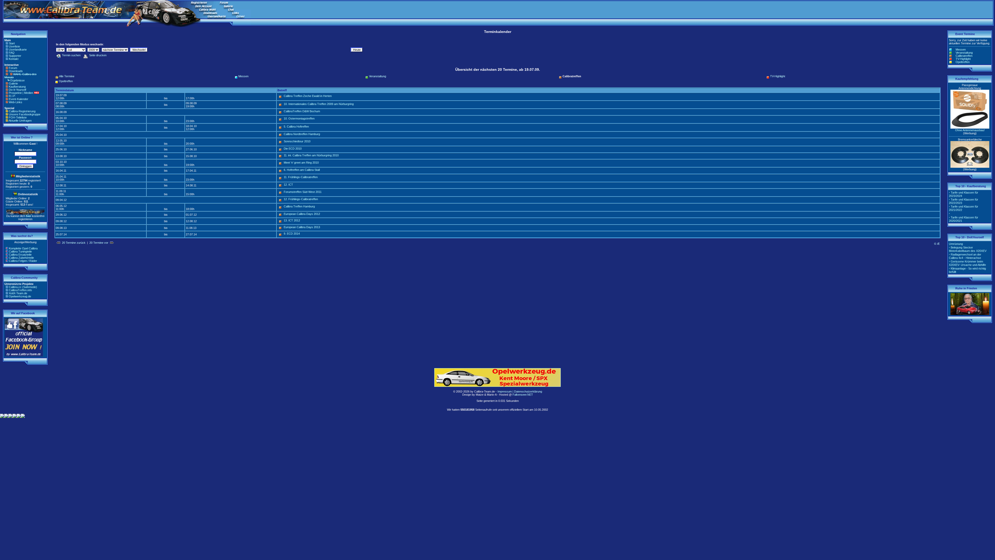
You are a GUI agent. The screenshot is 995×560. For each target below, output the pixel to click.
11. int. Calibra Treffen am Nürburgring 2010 (311, 155)
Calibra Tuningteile (20, 251)
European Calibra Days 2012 (302, 213)
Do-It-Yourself (17, 89)
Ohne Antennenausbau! (970, 130)
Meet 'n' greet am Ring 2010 (301, 162)
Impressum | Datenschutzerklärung (519, 391)
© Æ (937, 243)
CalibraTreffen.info (20, 290)
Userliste (14, 46)
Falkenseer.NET (523, 394)
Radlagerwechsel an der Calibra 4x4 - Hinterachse (965, 250)
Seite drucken (97, 55)
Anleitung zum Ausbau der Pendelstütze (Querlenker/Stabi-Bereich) (969, 272)
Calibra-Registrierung (22, 111)
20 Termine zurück (74, 242)
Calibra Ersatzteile (20, 254)
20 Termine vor (98, 242)
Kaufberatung (17, 86)
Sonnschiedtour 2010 (297, 141)
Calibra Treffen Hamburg (299, 206)
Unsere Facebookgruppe (24, 114)
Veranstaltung (377, 76)
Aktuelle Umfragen (20, 120)
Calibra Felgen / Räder (23, 260)
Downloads (16, 71)
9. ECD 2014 (292, 233)
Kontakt (13, 58)
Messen (243, 76)
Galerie (13, 83)
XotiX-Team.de (18, 293)
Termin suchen (71, 55)
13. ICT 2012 (292, 220)
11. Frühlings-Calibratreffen (301, 177)
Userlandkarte (18, 49)
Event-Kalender (18, 99)
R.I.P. (12, 95)
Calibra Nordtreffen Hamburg (302, 134)
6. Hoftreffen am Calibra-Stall (302, 169)
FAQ (12, 52)
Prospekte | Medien (21, 92)
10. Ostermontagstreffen (299, 118)
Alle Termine (66, 76)
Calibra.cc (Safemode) (23, 287)
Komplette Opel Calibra (23, 248)
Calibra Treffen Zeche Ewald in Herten (308, 95)
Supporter (15, 55)
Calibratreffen (964, 55)
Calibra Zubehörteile (21, 257)
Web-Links (15, 102)
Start (12, 43)
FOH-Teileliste (18, 117)
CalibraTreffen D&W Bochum (302, 111)
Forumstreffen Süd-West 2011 (303, 191)
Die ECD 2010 (293, 148)
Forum (13, 67)
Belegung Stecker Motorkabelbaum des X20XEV (967, 243)
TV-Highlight (777, 76)
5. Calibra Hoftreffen (296, 126)
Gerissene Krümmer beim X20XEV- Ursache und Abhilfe (967, 257)
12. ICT (288, 184)
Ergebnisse (17, 80)
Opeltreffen (66, 81)
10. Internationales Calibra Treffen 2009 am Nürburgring (319, 104)
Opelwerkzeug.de (20, 296)
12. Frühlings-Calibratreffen (301, 199)
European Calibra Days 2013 (302, 227)
